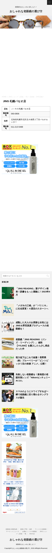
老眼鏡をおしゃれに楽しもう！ (26, 544)
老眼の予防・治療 (26, 529)
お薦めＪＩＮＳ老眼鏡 (29, 531)
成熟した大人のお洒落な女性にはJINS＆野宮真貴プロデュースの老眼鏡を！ (32, 325)
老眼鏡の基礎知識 (11, 529)
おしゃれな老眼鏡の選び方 (26, 11)
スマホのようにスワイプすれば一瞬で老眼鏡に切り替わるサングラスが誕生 (32, 394)
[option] (26, 22)
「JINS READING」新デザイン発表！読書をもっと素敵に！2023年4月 (33, 291)
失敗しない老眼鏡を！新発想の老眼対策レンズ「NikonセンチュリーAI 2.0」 (33, 377)
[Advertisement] (26, 63)
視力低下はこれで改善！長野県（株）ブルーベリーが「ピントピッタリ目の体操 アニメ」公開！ (32, 360)
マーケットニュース (12, 531)
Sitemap (32, 534)
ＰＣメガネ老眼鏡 (40, 529)
